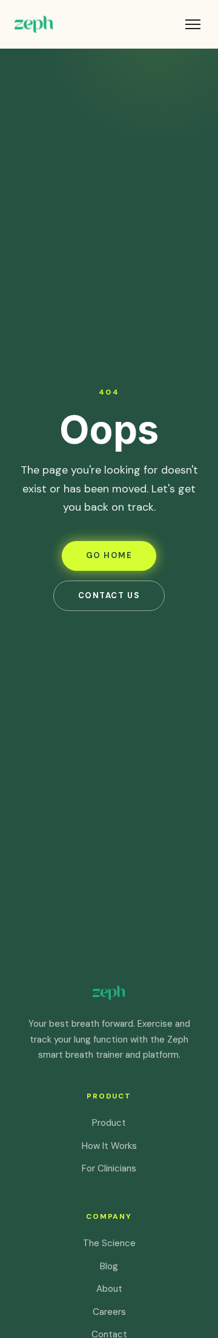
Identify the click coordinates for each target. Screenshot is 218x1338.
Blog (109, 1266)
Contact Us (109, 595)
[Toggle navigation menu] (192, 24)
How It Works (109, 1146)
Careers (109, 1312)
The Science (109, 1243)
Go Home (109, 555)
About (109, 1289)
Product (109, 1123)
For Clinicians (109, 1168)
